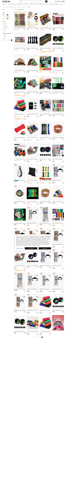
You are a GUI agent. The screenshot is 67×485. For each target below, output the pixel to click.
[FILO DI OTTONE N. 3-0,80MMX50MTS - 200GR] (45, 193)
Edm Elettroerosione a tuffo (57, 180)
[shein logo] (6, 1)
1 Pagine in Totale (36, 337)
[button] (62, 1)
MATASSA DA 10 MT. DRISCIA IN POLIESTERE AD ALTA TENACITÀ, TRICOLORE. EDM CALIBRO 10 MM (45, 289)
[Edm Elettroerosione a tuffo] (58, 172)
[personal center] (55, 1)
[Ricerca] (46, 1)
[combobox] (19, 9)
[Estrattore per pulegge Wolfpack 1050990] (20, 172)
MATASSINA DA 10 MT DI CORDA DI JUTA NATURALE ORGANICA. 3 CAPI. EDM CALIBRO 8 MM (20, 310)
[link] (58, 1)
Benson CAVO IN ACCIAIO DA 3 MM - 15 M (20, 201)
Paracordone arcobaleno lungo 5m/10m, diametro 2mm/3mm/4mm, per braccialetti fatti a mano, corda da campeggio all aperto (20, 27)
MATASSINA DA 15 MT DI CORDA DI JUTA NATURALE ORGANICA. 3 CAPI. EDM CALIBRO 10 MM (32, 310)
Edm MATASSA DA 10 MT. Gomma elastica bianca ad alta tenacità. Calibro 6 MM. (45, 223)
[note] (45, 69)
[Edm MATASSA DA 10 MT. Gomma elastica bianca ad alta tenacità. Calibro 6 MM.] (45, 214)
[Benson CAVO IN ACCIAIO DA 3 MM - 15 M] (20, 193)
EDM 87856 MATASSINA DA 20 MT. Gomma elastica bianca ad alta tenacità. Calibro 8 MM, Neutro (32, 289)
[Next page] (43, 337)
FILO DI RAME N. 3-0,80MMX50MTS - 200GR (58, 137)
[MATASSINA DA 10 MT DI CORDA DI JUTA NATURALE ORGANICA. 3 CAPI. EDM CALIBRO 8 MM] (20, 302)
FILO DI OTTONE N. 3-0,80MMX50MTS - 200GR (45, 201)
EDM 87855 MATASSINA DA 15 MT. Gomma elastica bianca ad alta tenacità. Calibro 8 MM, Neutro (58, 289)
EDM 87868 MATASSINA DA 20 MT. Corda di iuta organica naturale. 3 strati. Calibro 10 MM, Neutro (58, 244)
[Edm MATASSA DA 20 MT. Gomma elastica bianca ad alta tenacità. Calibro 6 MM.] (20, 280)
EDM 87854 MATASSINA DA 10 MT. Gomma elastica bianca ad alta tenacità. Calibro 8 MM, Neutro (32, 223)
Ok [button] (11, 40)
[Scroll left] (62, 4)
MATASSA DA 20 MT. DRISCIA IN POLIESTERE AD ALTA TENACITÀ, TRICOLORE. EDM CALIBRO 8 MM (45, 265)
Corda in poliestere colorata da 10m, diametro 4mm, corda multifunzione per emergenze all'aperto (58, 223)
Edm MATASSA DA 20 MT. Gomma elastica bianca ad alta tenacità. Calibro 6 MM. (20, 289)
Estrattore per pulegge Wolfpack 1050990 (20, 180)
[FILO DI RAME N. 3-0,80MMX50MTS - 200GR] (58, 129)
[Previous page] (41, 337)
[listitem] (20, 21)
